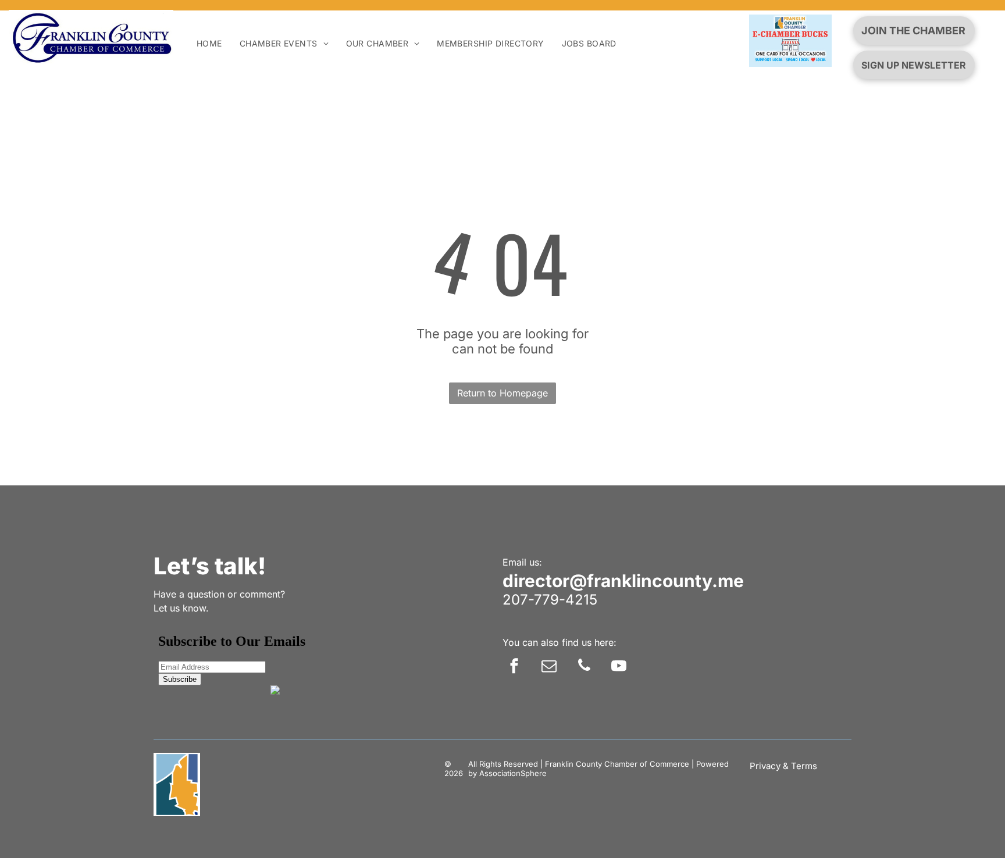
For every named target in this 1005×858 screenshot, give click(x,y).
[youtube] (618, 667)
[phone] (584, 667)
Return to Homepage (502, 393)
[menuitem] (209, 43)
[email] (549, 667)
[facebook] (514, 667)
